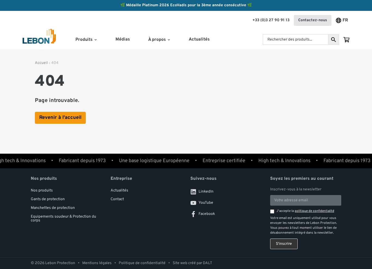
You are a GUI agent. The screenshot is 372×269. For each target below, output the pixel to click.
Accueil (41, 63)
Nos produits (42, 190)
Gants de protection (48, 199)
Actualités (199, 39)
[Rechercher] (333, 39)
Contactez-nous (312, 20)
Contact (117, 199)
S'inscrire (284, 244)
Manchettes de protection (53, 208)
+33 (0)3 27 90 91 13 (270, 20)
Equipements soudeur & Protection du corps (63, 218)
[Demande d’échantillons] (346, 40)
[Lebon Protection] (39, 40)
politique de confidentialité (314, 211)
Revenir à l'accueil (60, 118)
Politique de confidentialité (142, 263)
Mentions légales (97, 263)
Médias (122, 39)
